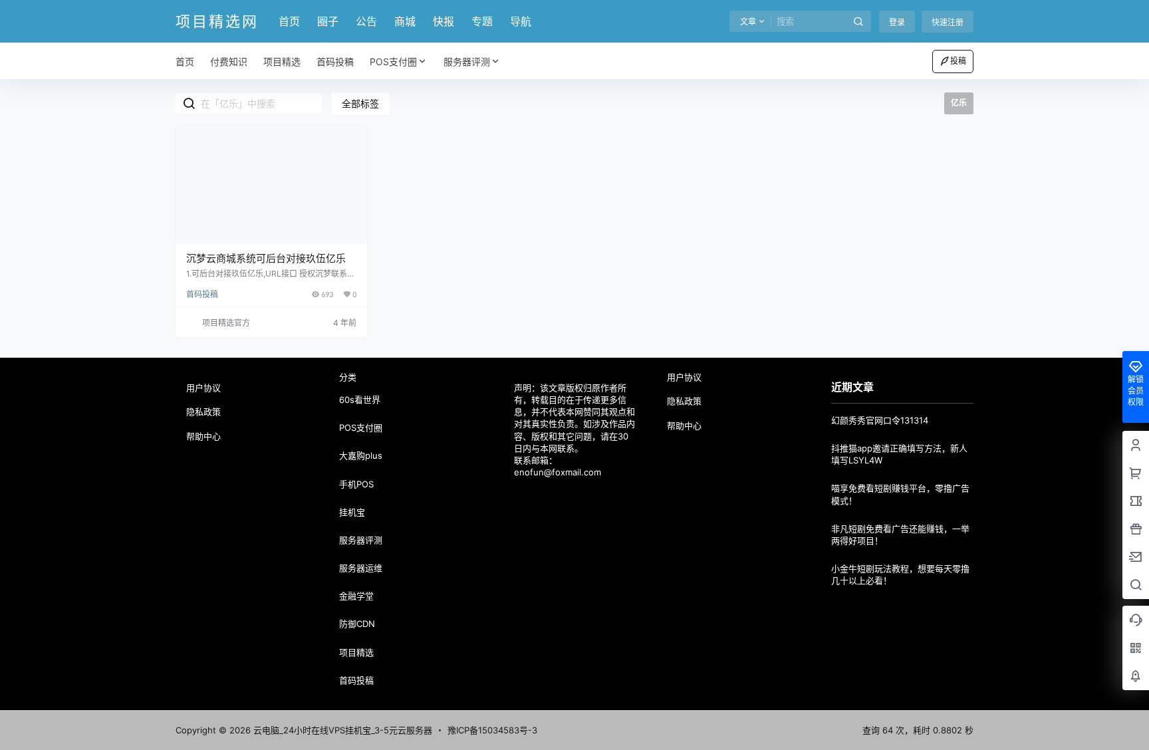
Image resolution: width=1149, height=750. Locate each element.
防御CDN (357, 623)
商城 (405, 21)
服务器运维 (360, 567)
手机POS (356, 484)
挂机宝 (352, 512)
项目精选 (356, 652)
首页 (289, 21)
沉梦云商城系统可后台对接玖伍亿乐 (266, 258)
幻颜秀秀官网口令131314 (879, 420)
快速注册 (947, 22)
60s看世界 (359, 399)
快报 (443, 21)
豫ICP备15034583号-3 (492, 730)
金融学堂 (356, 595)
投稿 (958, 61)
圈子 (327, 21)
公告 (366, 21)
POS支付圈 (393, 61)
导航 (520, 21)
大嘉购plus (360, 455)
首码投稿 (202, 294)
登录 (897, 22)
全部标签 (360, 103)
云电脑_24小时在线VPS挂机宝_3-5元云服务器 (341, 730)
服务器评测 (467, 61)
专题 (482, 21)
